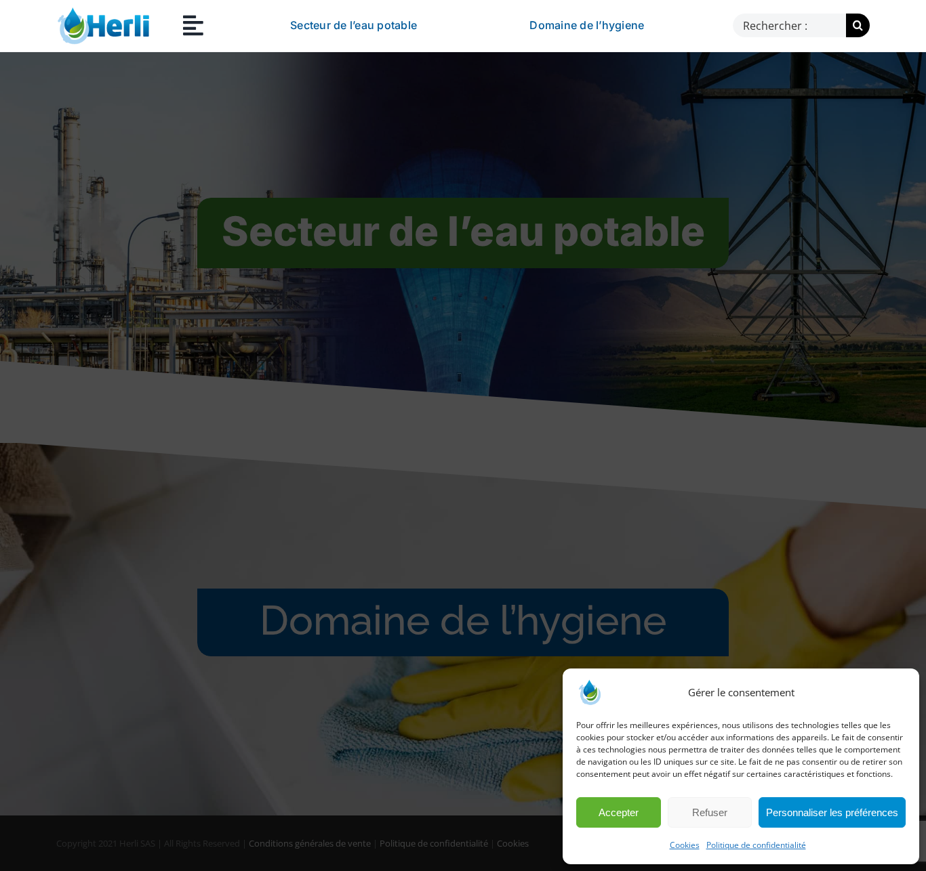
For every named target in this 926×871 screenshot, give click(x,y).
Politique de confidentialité (756, 845)
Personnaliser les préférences (832, 812)
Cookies (685, 845)
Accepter (619, 812)
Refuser (709, 812)
